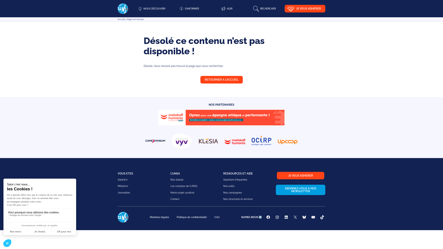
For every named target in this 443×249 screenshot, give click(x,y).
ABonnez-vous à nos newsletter (300, 190)
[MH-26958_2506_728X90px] (221, 124)
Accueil (121, 19)
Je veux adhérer (308, 8)
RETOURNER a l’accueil (221, 79)
